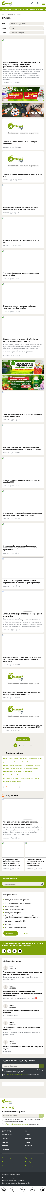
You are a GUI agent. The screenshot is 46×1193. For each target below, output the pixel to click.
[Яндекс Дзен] (20, 951)
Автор (4, 32)
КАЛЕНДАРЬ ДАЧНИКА (9, 9)
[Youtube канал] (14, 951)
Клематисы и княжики (33, 765)
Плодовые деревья (9, 781)
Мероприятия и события (16, 765)
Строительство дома (10, 771)
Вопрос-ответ (10, 894)
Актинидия (27, 768)
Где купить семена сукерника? (17, 900)
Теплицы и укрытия (27, 778)
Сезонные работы (19, 762)
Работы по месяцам (33, 762)
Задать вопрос (10, 933)
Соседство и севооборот (11, 778)
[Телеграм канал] (4, 951)
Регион (4, 28)
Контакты (5, 1149)
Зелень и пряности (23, 775)
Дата (3, 23)
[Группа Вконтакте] (9, 951)
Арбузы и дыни (13, 758)
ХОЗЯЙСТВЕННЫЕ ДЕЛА (9, 1166)
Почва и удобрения (9, 775)
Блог (26, 1131)
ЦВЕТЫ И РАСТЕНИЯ (36, 9)
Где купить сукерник (13, 913)
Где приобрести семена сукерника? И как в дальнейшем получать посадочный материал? (22, 917)
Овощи (37, 778)
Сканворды (22, 1183)
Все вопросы (24, 933)
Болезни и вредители (25, 771)
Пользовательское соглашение (13, 1180)
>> (31, 745)
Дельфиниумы (8, 762)
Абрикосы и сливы (16, 768)
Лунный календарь (35, 758)
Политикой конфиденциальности (17, 1074)
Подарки (28, 1138)
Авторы (27, 1135)
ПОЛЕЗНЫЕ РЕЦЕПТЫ (31, 1166)
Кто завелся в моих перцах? (16, 927)
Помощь (5, 1146)
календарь (9, 924)
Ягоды (19, 781)
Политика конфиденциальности (13, 1177)
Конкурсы (5, 1138)
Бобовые (6, 768)
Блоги (5, 758)
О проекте (28, 1146)
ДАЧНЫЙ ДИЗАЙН (30, 1162)
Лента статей (6, 1131)
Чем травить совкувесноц (15, 909)
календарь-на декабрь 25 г (15, 921)
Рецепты (5, 1142)
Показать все (10, 787)
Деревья (35, 768)
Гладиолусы (23, 758)
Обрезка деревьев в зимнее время (18, 903)
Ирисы (5, 765)
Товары (27, 1142)
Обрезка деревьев (12, 906)
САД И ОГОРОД (23, 9)
